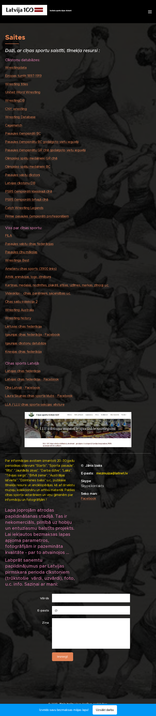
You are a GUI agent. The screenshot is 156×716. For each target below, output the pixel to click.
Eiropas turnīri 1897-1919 (23, 76)
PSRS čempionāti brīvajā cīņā (26, 199)
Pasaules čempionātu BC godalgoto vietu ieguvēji (42, 142)
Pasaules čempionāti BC (23, 133)
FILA (8, 235)
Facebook (88, 498)
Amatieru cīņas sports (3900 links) (31, 269)
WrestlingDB (14, 100)
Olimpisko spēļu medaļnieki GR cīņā (31, 158)
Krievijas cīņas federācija (23, 352)
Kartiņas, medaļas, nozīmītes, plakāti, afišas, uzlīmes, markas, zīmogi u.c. (57, 285)
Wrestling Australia (19, 310)
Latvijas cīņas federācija (22, 371)
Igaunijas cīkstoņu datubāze (25, 343)
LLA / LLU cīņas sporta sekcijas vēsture (34, 404)
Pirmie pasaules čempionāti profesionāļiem (37, 216)
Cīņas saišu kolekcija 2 (21, 302)
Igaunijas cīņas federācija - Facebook (32, 334)
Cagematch (13, 125)
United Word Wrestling (22, 92)
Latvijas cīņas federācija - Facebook (32, 379)
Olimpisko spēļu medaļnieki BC (27, 167)
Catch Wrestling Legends (24, 208)
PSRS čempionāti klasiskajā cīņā (28, 191)
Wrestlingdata (16, 67)
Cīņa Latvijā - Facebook (22, 388)
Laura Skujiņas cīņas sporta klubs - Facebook (39, 396)
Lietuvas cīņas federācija (23, 326)
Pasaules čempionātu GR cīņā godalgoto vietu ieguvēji (45, 150)
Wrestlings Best (17, 260)
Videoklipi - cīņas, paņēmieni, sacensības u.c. (38, 293)
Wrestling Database (20, 117)
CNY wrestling (16, 109)
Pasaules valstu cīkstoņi (22, 175)
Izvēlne (150, 12)
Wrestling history (18, 318)
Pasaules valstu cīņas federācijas (29, 244)
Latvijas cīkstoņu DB (20, 183)
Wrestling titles (16, 84)
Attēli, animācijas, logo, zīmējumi (28, 277)
